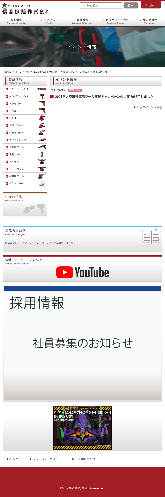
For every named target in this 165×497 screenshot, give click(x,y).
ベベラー (14, 161)
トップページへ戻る (149, 107)
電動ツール (15, 154)
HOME (7, 71)
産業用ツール (16, 176)
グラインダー (16, 132)
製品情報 (16, 21)
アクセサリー (16, 183)
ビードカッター (17, 169)
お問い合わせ (148, 21)
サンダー (14, 118)
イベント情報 (22, 71)
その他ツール (16, 147)
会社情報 (82, 21)
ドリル (12, 111)
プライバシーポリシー (47, 459)
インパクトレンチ (19, 96)
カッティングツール (20, 140)
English (151, 5)
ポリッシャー (16, 125)
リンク (14, 459)
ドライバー (15, 103)
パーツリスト (49, 21)
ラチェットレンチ (19, 89)
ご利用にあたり (85, 459)
